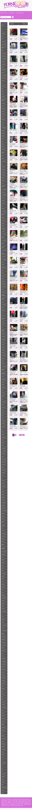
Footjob (2, 358)
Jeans (2, 475)
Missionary (3, 536)
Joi (2, 478)
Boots (2, 138)
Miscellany (3, 533)
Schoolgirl (3, 658)
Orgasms (3, 576)
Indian (2, 456)
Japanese (3, 472)
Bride (2, 155)
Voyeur (2, 779)
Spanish (3, 721)
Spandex (3, 718)
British (2, 158)
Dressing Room (3, 299)
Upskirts (3, 776)
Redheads (3, 639)
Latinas (2, 491)
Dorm (2, 289)
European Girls (3, 319)
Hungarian (3, 450)
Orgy (2, 581)
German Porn (3, 396)
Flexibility (3, 352)
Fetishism (3, 336)
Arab (2, 38)
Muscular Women (3, 548)
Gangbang (3, 379)
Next (20, 434)
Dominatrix (3, 286)
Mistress (3, 538)
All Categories (11, 13)
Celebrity (3, 174)
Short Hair (3, 683)
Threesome (3, 762)
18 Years (2, 25)
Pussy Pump (3, 630)
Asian (2, 50)
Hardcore (3, 426)
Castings (3, 169)
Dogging (3, 281)
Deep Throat (3, 267)
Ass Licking (3, 53)
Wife (2, 784)
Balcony (3, 72)
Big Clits (3, 111)
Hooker (2, 442)
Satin (2, 653)
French (2, 363)
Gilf (2, 399)
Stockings (3, 743)
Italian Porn (3, 469)
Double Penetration (3, 295)
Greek (2, 410)
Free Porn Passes (20, 13)
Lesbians (3, 497)
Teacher (3, 754)
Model (2, 541)
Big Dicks (3, 114)
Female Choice (2, 331)
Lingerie (3, 499)
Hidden (2, 434)
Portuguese (3, 611)
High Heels (3, 437)
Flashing (3, 350)
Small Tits (3, 702)
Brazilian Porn (3, 153)
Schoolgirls (3, 661)
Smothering (3, 707)
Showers (3, 688)
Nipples (2, 559)
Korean (2, 483)
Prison (2, 616)
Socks (2, 710)
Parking (3, 586)
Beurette (3, 103)
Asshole (2, 61)
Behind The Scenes (3, 100)
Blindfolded (3, 127)
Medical (3, 516)
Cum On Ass (3, 240)
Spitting (3, 730)
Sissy (2, 691)
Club (2, 205)
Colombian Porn (3, 214)
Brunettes (3, 161)
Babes (2, 66)
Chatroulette (3, 189)
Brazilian (3, 149)
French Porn (3, 366)
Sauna (2, 655)
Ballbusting (3, 77)
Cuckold (3, 231)
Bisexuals (3, 119)
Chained (3, 180)
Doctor (2, 278)
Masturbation (4, 510)
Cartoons (3, 166)
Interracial (3, 464)
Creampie (3, 228)
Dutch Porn (3, 304)
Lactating (3, 486)
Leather (2, 494)
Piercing (3, 600)
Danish (2, 264)
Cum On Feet (3, 243)
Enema (2, 315)
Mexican (3, 518)
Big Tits (2, 116)
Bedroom (3, 96)
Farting (2, 324)
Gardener (3, 387)
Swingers (3, 749)
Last (23, 434)
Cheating (3, 192)
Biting (2, 122)
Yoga (2, 792)
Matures (3, 513)
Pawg (2, 592)
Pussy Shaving (3, 634)
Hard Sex (3, 423)
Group (2, 412)
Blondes (3, 130)
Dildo (2, 272)
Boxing (2, 146)
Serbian (2, 672)
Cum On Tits (3, 250)
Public (2, 622)
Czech (2, 262)
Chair (2, 183)
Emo (2, 312)
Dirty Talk (3, 275)
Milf (2, 527)
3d (1, 27)
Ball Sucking (3, 75)
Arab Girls (3, 41)
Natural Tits (3, 551)
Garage (2, 384)
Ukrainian (3, 773)
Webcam (3, 781)
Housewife (3, 448)
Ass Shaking (3, 56)
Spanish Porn (3, 724)
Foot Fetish (3, 355)
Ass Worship (3, 58)
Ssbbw (2, 741)
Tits (2, 765)
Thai (2, 760)
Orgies (2, 578)
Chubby (3, 200)
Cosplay (2, 217)
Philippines (3, 597)
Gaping (2, 381)
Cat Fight (3, 172)
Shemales (3, 677)
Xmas (2, 790)
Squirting (3, 738)
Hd (2, 429)
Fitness (2, 347)
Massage (3, 505)
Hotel (2, 445)
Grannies (3, 407)
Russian (3, 647)
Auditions (3, 64)
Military (3, 530)
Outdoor (3, 584)
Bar (2, 83)
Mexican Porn (3, 522)
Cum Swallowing (3, 253)
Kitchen (3, 480)
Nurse (2, 565)
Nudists (3, 562)
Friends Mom (2, 370)
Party (2, 589)
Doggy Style (3, 283)
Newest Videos (4, 13)
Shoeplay (3, 680)
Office (2, 570)
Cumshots (3, 256)
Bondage (3, 135)
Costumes (3, 220)
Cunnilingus (4, 259)
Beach (2, 94)
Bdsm (2, 91)
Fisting (2, 344)
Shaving (3, 674)
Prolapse (3, 619)
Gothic (2, 404)
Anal (2, 36)
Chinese (3, 197)
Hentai (2, 431)
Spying (2, 735)
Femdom (3, 333)
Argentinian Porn (3, 47)
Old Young (3, 573)
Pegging (3, 595)
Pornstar (3, 608)
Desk (2, 270)
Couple (2, 225)
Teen (2, 757)
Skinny (2, 693)
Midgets (3, 525)
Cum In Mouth (3, 237)
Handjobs (3, 420)
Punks (2, 627)
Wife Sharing (4, 787)
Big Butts (3, 108)
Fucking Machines (3, 373)
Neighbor (3, 554)
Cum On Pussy (3, 247)
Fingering (3, 339)
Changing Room (3, 186)
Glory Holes (3, 401)
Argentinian (3, 44)
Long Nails (3, 502)
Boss (2, 141)
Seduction (3, 669)
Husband (3, 453)
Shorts (2, 685)
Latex (2, 488)
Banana (3, 80)
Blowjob (3, 133)
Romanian (3, 642)
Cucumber (3, 233)
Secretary (3, 666)
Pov (2, 614)
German (3, 392)
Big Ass (2, 105)
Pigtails (2, 603)
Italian (2, 467)
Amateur (3, 33)
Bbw (2, 88)
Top (2, 768)
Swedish (3, 746)
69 (1, 30)
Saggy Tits (3, 650)
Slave (2, 699)
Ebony (2, 307)
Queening (3, 636)
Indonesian (3, 461)
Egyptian (3, 310)
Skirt (2, 696)
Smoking (3, 704)
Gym (2, 415)
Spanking (3, 727)
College (2, 208)
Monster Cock (3, 545)
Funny (2, 376)
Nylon (2, 567)
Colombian (3, 211)
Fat (2, 327)
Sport (2, 732)
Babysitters (3, 69)
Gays (2, 390)
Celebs (2, 177)
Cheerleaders (3, 194)
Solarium (3, 715)
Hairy (2, 418)
